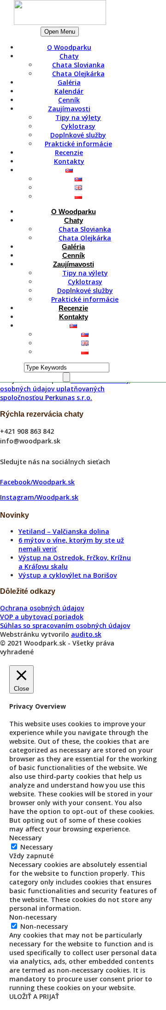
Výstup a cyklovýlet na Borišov (67, 575)
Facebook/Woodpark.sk (37, 482)
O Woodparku (69, 47)
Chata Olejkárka (78, 73)
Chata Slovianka (78, 64)
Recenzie (69, 152)
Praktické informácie (78, 143)
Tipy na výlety (78, 117)
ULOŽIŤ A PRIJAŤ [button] (34, 996)
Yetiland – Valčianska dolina (63, 531)
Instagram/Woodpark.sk (39, 497)
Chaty (69, 56)
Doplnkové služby (78, 135)
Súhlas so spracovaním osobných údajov (65, 625)
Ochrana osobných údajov (42, 608)
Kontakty (69, 161)
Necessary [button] (25, 837)
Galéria (69, 82)
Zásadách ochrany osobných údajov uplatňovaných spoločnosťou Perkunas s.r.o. (65, 389)
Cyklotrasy (78, 126)
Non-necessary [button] (33, 917)
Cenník (69, 100)
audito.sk (86, 634)
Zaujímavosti (69, 108)
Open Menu (59, 31)
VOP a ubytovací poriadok (41, 616)
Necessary (36, 847)
